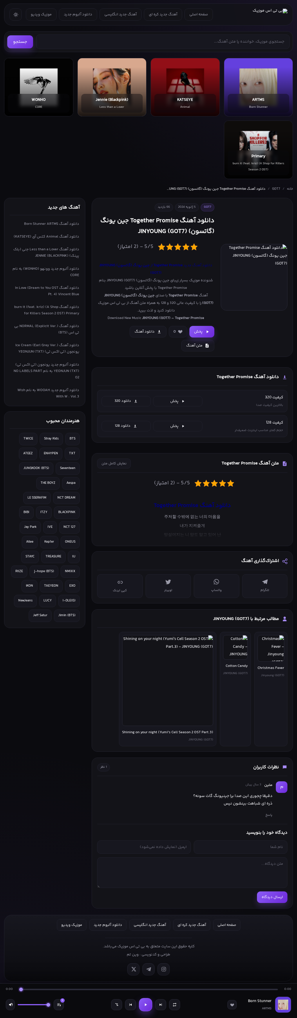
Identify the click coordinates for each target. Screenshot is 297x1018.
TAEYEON (51, 586)
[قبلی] (130, 1004)
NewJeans (25, 600)
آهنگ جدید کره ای (163, 14)
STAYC (30, 556)
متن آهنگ (194, 346)
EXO (72, 586)
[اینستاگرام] (163, 969)
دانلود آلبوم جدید (78, 14)
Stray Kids (51, 439)
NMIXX (70, 571)
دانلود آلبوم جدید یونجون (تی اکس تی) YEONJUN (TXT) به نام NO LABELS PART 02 (46, 371)
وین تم (133, 954)
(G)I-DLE (69, 600)
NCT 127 (69, 527)
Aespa (70, 483)
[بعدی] (160, 1004)
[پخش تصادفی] (116, 1004)
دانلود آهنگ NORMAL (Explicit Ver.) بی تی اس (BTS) (46, 329)
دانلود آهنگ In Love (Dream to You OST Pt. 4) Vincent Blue (47, 291)
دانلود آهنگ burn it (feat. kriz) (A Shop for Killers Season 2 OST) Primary (46, 310)
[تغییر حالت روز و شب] (16, 14)
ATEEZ (28, 453)
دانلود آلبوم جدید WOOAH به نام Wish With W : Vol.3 (48, 393)
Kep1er (49, 542)
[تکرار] (174, 1004)
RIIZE (19, 571)
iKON (29, 586)
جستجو (20, 41)
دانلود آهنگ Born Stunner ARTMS (51, 224)
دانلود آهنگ (145, 332)
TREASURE (53, 556)
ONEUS (70, 542)
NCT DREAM (66, 498)
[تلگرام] (148, 969)
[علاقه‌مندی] (232, 1004)
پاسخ (268, 815)
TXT (72, 453)
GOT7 (276, 189)
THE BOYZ (48, 483)
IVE (50, 527)
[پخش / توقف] (145, 1004)
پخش (198, 332)
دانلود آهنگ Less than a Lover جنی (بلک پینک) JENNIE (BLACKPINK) (46, 253)
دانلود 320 (123, 401)
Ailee (29, 542)
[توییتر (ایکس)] (133, 969)
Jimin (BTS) (66, 615)
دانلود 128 (123, 426)
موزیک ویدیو (41, 14)
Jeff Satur (40, 615)
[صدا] (10, 1004)
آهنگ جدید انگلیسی (120, 14)
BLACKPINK (66, 512)
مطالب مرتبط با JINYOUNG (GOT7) (246, 619)
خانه (290, 189)
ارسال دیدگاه (272, 897)
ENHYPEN (51, 453)
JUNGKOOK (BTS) (36, 468)
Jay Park (30, 527)
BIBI (26, 512)
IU (73, 556)
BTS (72, 439)
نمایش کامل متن (114, 463)
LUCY (48, 600)
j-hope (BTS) (44, 571)
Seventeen (67, 468)
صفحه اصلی (198, 14)
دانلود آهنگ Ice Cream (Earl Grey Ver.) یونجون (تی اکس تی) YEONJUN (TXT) (47, 348)
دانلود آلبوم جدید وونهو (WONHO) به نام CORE (45, 272)
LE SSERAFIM (37, 498)
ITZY (43, 512)
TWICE (28, 439)
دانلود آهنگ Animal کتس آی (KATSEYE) (46, 237)
